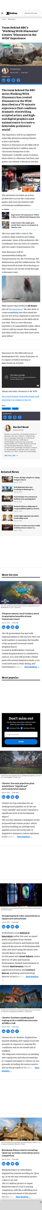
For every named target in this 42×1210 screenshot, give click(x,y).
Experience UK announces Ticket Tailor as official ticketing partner (25, 216)
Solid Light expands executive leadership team (26, 517)
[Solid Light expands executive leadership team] (7, 517)
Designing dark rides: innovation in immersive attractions (21, 917)
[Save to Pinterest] (13, 80)
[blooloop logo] (13, 13)
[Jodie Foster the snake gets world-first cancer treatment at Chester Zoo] (5, 224)
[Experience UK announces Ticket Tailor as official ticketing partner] (5, 215)
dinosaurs (6, 408)
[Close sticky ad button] (40, 1202)
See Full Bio (10, 455)
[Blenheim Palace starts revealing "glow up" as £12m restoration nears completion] (21, 1129)
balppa (15, 408)
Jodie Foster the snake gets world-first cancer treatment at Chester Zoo (24, 225)
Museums (11, 19)
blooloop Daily (15, 728)
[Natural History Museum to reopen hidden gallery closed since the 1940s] (7, 508)
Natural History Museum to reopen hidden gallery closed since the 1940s (26, 508)
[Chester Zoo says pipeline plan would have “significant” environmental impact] (21, 762)
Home (4, 19)
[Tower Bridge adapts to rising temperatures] (7, 479)
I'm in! (21, 742)
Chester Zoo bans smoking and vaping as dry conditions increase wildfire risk (20, 1020)
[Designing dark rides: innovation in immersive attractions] (21, 894)
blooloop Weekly (29, 728)
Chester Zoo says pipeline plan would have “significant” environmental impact (18, 786)
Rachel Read (16, 69)
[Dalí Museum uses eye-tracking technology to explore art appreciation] (7, 489)
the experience (15, 309)
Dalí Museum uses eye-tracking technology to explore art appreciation (24, 489)
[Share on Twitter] (8, 80)
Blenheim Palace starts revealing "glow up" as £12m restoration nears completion (20, 1153)
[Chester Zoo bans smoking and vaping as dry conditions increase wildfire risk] (21, 996)
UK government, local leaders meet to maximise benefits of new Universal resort (20, 616)
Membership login (31, 13)
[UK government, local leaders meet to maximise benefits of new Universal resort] (21, 592)
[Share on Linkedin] (3, 80)
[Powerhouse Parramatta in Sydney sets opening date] (7, 498)
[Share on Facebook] (18, 80)
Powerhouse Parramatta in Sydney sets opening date (25, 497)
